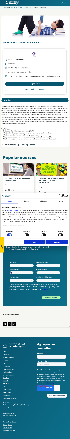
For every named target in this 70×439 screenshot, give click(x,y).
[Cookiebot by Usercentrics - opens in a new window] (60, 195)
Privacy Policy (7, 425)
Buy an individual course (34, 89)
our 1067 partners (13, 210)
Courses (5, 7)
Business (6, 185)
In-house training (8, 375)
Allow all (57, 242)
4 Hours (41, 192)
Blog (4, 386)
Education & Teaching (15, 7)
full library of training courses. (23, 145)
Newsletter (6, 395)
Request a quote (8, 357)
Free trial (6, 354)
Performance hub (8, 369)
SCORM (5, 381)
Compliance (40, 187)
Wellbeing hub (7, 372)
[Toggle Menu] (64, 3)
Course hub (6, 366)
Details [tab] (26, 201)
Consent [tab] (9, 201)
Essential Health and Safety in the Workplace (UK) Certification (49, 180)
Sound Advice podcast (10, 398)
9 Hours (8, 190)
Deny (34, 242)
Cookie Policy (7, 428)
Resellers (6, 378)
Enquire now (35, 84)
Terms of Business (9, 430)
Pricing (5, 352)
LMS (4, 363)
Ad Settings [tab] (43, 201)
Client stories (7, 389)
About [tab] (61, 201)
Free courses (7, 392)
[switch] (26, 234)
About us (6, 383)
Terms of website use (10, 422)
